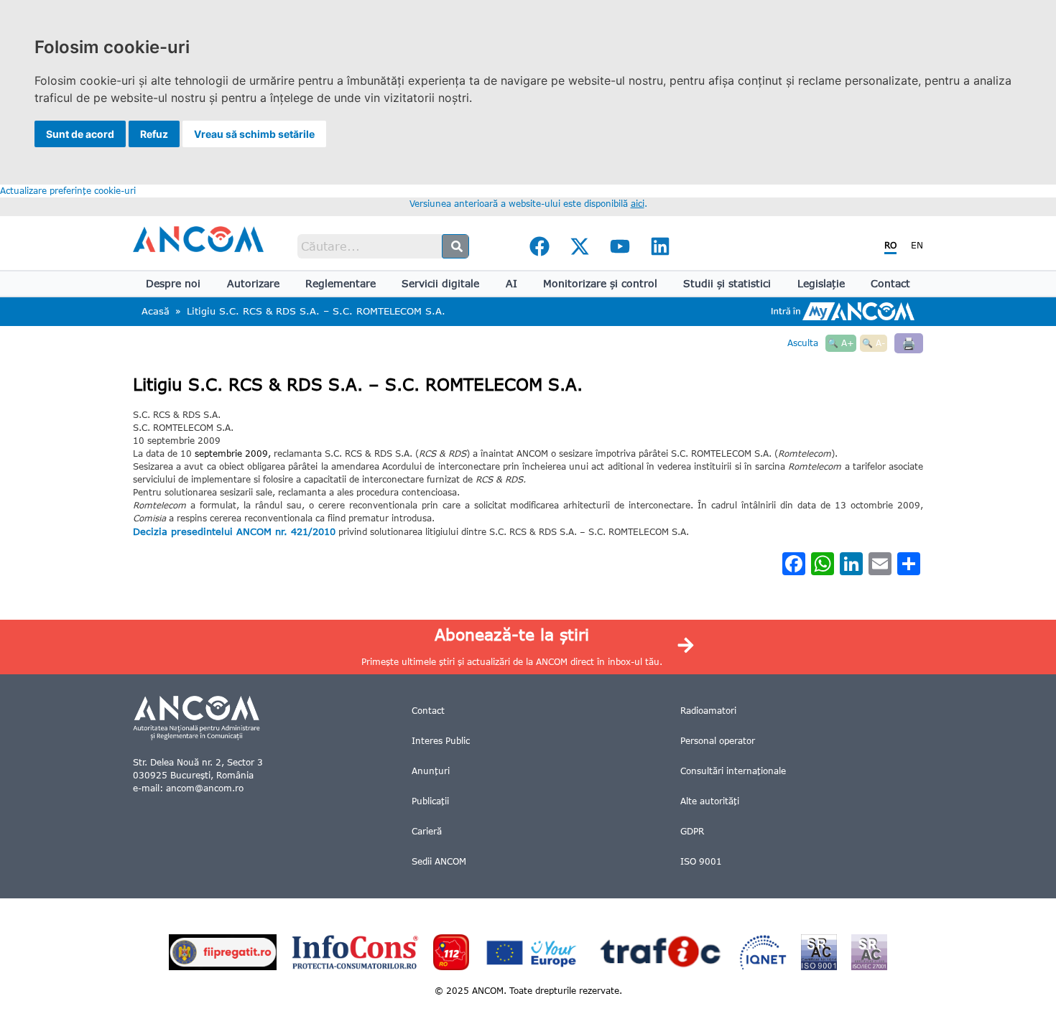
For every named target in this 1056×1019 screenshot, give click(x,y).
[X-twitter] (580, 246)
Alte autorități (709, 801)
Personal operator (717, 740)
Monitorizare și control (600, 283)
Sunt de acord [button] (80, 134)
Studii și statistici (727, 283)
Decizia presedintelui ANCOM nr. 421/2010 (234, 531)
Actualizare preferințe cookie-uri (68, 190)
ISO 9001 (701, 861)
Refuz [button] (154, 134)
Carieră (427, 831)
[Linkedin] (660, 246)
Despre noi (173, 283)
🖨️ (909, 343)
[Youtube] (620, 246)
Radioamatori (708, 710)
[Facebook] (539, 246)
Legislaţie (821, 283)
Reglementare (340, 283)
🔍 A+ (841, 343)
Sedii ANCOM (439, 861)
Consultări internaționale (733, 771)
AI (511, 283)
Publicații (430, 801)
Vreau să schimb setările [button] (254, 134)
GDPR (692, 831)
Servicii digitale (440, 283)
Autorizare (253, 283)
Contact (890, 283)
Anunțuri (431, 771)
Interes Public (441, 740)
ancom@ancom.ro (205, 788)
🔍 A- (873, 343)
